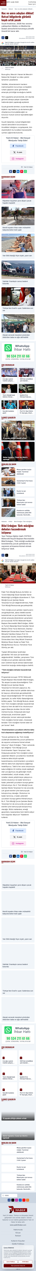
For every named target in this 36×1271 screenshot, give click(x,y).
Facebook (19, 146)
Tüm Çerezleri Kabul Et (18, 1265)
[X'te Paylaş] (6, 37)
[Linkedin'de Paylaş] (18, 171)
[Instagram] (16, 1200)
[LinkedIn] (20, 1200)
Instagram (20, 159)
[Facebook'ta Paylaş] (2, 37)
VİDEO (7, 1195)
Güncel (11, 9)
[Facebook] (9, 1200)
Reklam (18, 1236)
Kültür (10, 521)
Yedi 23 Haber (9, 68)
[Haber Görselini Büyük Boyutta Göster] (18, 56)
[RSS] (27, 1200)
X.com (19, 152)
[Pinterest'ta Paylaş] (21, 171)
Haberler (4, 9)
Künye (18, 1233)
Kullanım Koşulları (18, 1241)
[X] (12, 1200)
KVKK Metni (25, 1261)
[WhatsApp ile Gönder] (25, 171)
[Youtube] (23, 1200)
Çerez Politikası (11, 1261)
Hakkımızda (18, 1230)
